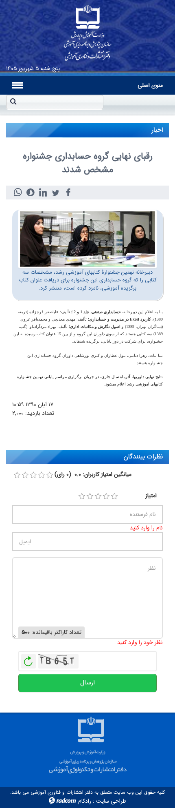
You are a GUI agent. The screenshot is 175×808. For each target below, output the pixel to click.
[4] (106, 496)
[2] (90, 496)
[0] (17, 475)
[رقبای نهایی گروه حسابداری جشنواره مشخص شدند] (87, 238)
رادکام (84, 801)
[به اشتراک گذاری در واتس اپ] (17, 192)
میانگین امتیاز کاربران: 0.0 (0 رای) (93, 474)
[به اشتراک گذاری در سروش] (30, 192)
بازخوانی (28, 659)
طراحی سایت (111, 801)
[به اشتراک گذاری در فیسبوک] (68, 192)
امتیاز (151, 495)
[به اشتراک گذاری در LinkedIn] (43, 192)
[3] (98, 496)
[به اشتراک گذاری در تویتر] (55, 192)
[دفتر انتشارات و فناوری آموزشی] (87, 30)
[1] (81, 496)
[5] (114, 496)
